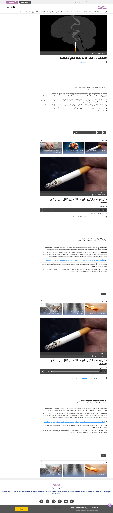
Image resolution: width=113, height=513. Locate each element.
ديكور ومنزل (59, 11)
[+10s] (104, 210)
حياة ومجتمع (68, 11)
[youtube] (66, 501)
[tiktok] (72, 501)
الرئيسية (104, 11)
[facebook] (41, 501)
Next (41, 140)
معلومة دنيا (27, 11)
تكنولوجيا (42, 11)
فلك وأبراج (35, 11)
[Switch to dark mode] (12, 7)
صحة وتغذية (87, 11)
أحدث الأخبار (96, 11)
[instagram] (54, 501)
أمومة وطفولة (78, 11)
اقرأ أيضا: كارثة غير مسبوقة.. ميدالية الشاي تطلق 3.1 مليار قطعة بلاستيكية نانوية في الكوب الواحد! (74, 260)
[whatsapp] (60, 501)
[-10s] (101, 210)
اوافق (21, 509)
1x (45, 210)
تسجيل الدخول (24, 2)
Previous (44, 140)
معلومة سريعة (83, 62)
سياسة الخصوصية (80, 510)
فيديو (20, 11)
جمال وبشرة (50, 11)
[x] (47, 501)
